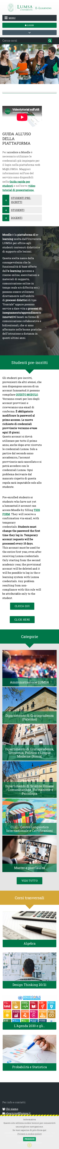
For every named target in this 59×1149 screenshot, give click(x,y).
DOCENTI (16, 217)
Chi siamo (12, 1109)
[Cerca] (50, 40)
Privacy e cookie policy (29, 1133)
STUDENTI (17, 210)
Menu (12, 18)
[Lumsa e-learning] (30, 7)
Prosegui (29, 1139)
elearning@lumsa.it (18, 1113)
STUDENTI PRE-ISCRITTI (21, 200)
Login (30, 25)
